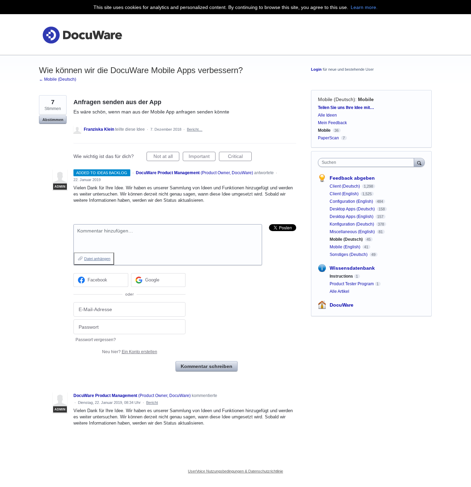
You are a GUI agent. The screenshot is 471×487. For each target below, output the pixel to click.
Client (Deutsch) (345, 186)
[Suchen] (419, 162)
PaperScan (328, 138)
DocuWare (341, 305)
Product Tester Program (352, 283)
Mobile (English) (345, 247)
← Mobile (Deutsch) (57, 79)
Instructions (341, 276)
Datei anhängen (97, 259)
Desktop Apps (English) (352, 216)
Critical (240, 157)
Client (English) (345, 193)
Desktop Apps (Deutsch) (353, 209)
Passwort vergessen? (96, 339)
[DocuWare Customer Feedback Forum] (82, 35)
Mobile (366, 99)
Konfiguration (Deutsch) (352, 224)
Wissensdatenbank (352, 268)
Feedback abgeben (352, 178)
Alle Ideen (327, 115)
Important (202, 157)
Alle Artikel (339, 291)
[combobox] (367, 162)
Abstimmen (52, 120)
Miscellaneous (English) (353, 231)
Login (316, 69)
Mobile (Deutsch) (336, 99)
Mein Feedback (332, 122)
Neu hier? (129, 351)
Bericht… (194, 129)
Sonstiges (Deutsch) (349, 254)
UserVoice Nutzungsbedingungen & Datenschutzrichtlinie (235, 471)
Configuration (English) (352, 201)
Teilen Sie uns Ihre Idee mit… (346, 107)
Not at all (166, 157)
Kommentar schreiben (206, 366)
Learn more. (364, 7)
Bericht (152, 402)
